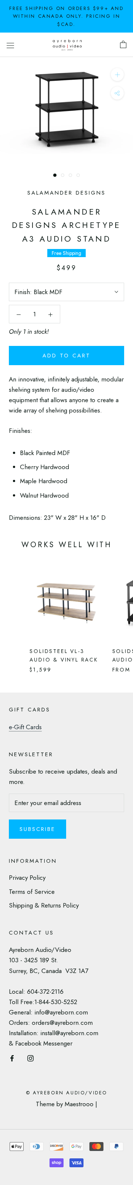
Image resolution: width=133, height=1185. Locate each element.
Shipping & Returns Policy (44, 905)
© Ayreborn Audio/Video (66, 1092)
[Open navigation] (10, 45)
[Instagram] (30, 1058)
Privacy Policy (27, 877)
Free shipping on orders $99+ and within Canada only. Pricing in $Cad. (66, 16)
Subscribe (37, 829)
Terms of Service (32, 891)
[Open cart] (123, 44)
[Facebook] (12, 1058)
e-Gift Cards (25, 727)
